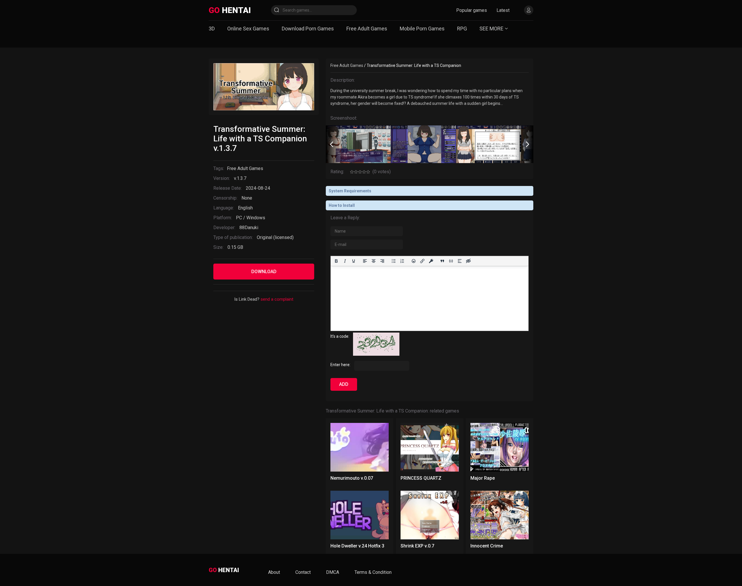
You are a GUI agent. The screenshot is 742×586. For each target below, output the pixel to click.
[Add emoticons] (413, 261)
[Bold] (336, 261)
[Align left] (365, 261)
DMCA (332, 572)
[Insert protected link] (431, 261)
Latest (503, 10)
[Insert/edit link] (422, 261)
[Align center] (373, 261)
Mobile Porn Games (422, 28)
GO (230, 10)
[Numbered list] (402, 261)
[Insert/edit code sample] (451, 261)
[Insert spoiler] (459, 261)
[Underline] (353, 261)
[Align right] (382, 261)
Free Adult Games (366, 28)
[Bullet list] (393, 261)
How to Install (342, 205)
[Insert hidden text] (468, 261)
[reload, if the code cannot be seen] (376, 354)
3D (212, 28)
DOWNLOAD (264, 271)
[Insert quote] (442, 261)
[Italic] (345, 261)
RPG (462, 28)
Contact (303, 572)
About (274, 572)
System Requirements (350, 191)
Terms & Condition (373, 572)
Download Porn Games (308, 28)
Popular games (471, 10)
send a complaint (277, 299)
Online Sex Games (248, 28)
